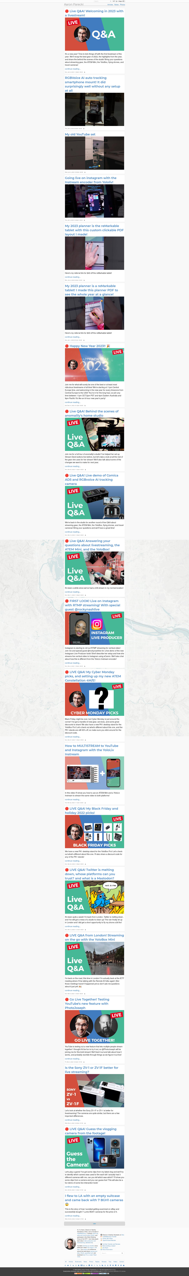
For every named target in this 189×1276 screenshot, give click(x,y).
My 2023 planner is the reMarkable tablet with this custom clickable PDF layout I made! (94, 230)
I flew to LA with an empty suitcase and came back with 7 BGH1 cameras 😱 (94, 1200)
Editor (111, 1238)
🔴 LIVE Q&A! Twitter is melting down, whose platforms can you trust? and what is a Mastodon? (90, 874)
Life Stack (105, 1248)
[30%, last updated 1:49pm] (124, 1)
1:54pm (120, 1)
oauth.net (95, 1233)
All (66, 1262)
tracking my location (88, 1246)
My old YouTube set (80, 134)
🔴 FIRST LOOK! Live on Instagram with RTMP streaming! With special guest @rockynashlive (92, 605)
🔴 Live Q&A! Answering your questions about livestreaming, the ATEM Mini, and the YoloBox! (92, 545)
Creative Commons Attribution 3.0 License (114, 1271)
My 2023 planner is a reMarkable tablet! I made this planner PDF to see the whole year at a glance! (91, 290)
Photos (122, 4)
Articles (110, 4)
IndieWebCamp (81, 1233)
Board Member (111, 1240)
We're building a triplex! (109, 1246)
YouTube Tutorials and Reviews (111, 1244)
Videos (115, 1262)
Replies (97, 1262)
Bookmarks (78, 1262)
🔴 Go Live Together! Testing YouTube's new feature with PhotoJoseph (87, 1004)
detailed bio (89, 1242)
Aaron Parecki (74, 4)
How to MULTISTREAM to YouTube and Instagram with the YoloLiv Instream (91, 750)
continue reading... (73, 68)
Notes (116, 4)
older (94, 1224)
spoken (85, 1249)
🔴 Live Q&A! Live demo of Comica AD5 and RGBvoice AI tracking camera (91, 480)
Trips (110, 1262)
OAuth (82, 1253)
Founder (114, 1237)
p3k (98, 1269)
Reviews (104, 1262)
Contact (122, 1262)
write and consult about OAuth (85, 1235)
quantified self (89, 1253)
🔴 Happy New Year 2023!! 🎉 (87, 346)
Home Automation (107, 1249)
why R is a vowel (88, 1255)
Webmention (112, 1269)
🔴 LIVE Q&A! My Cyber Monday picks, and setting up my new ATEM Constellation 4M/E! (93, 676)
